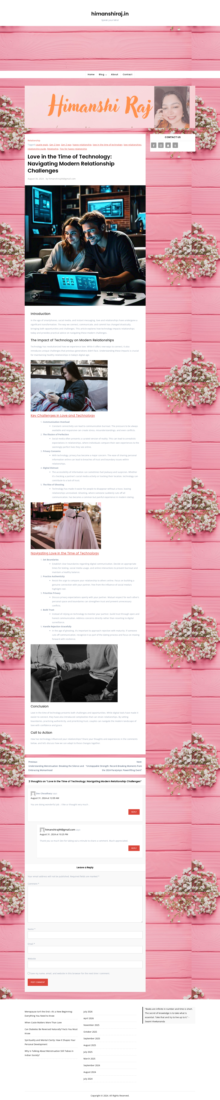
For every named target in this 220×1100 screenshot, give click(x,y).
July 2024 (88, 1078)
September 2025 (92, 1038)
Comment (33, 883)
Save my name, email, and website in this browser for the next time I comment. (70, 973)
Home (91, 74)
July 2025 (88, 1051)
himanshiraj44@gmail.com (62, 178)
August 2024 (90, 1072)
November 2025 (91, 1025)
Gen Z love (54, 144)
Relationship (34, 140)
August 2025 (90, 1045)
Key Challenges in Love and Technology (63, 415)
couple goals (42, 144)
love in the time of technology (107, 144)
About (114, 74)
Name (31, 929)
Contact (127, 74)
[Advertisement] (110, 48)
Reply (134, 812)
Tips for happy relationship (73, 148)
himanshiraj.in (110, 13)
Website (32, 958)
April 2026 (89, 1018)
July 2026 (88, 1011)
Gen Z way (66, 144)
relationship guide (37, 148)
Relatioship (53, 148)
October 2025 (90, 1031)
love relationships (132, 144)
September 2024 (92, 1065)
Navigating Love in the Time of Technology (65, 553)
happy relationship (82, 144)
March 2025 (89, 1058)
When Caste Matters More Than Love (43, 1022)
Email (31, 943)
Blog (101, 74)
